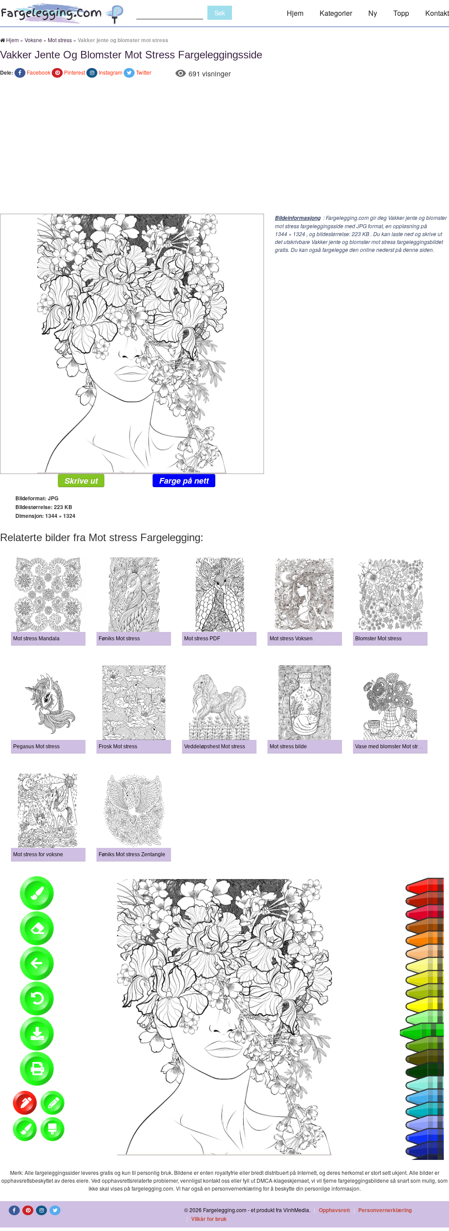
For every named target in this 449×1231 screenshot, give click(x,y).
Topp (401, 13)
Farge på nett (184, 480)
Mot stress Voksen (291, 638)
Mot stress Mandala (36, 638)
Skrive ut (81, 480)
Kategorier (336, 13)
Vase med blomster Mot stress (390, 746)
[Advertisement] (224, 147)
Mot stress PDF (202, 638)
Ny (372, 13)
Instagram (110, 72)
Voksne (33, 39)
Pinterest (74, 72)
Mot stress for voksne (38, 854)
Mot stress (60, 39)
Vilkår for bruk (209, 1219)
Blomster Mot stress (378, 638)
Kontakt (437, 13)
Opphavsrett (334, 1210)
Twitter (143, 72)
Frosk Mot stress (118, 746)
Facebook (38, 72)
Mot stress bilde (288, 746)
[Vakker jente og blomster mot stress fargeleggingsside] (132, 343)
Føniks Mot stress (119, 638)
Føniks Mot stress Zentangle (132, 854)
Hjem (295, 13)
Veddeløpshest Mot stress (214, 746)
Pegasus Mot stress (36, 746)
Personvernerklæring (385, 1210)
